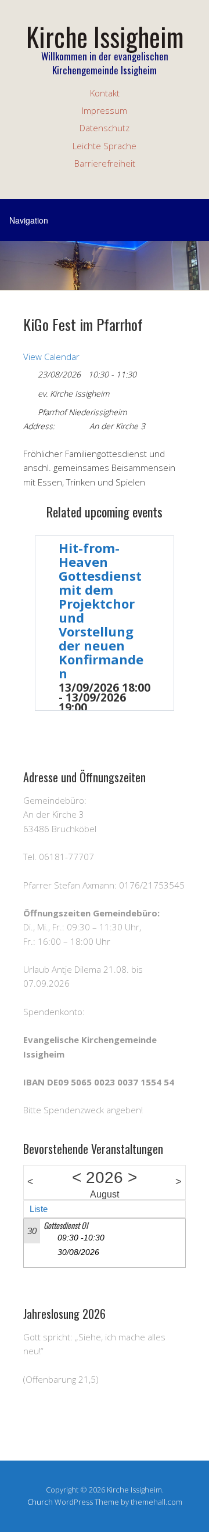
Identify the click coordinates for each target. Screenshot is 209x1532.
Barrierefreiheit (104, 163)
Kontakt (105, 93)
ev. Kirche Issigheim (73, 393)
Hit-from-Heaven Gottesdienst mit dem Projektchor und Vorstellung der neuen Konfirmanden (101, 610)
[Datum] (29, 371)
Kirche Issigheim (104, 36)
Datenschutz (104, 128)
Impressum (104, 110)
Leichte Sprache (104, 146)
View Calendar (51, 356)
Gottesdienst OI (66, 1225)
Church (40, 1502)
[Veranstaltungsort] (29, 409)
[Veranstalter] (29, 391)
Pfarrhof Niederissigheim (82, 412)
